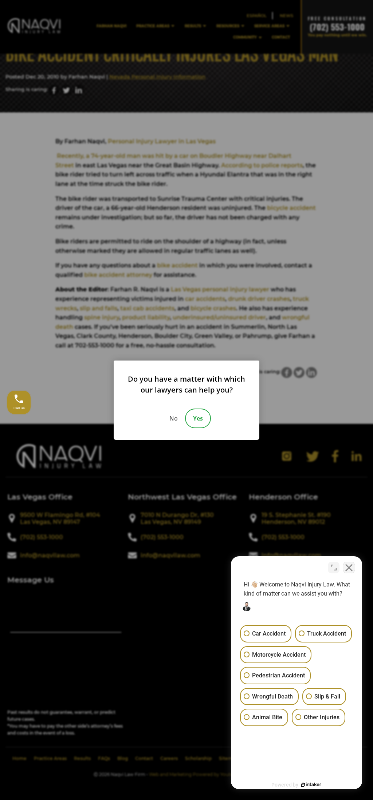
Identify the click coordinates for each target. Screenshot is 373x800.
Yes (198, 418)
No (173, 418)
